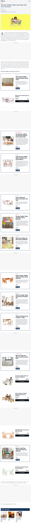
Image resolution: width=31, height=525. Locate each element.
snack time (8, 37)
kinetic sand (4, 39)
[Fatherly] (3, 1)
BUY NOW (17, 88)
